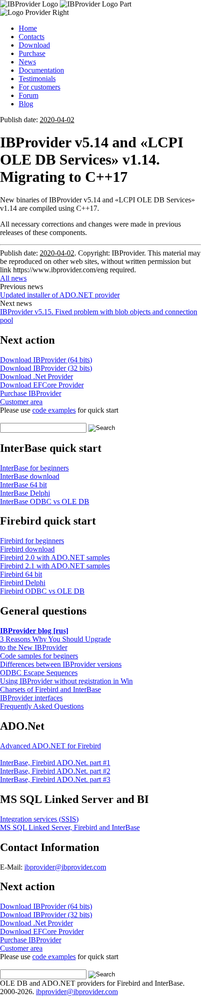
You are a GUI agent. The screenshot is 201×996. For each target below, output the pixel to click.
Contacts (31, 37)
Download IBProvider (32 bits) (46, 368)
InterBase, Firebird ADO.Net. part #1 (55, 763)
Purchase (32, 53)
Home (28, 28)
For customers (39, 87)
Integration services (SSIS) (39, 819)
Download (34, 45)
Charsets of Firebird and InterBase (50, 689)
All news (13, 278)
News (27, 62)
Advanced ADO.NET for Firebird (50, 746)
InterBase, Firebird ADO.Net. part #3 (55, 779)
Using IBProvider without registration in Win (66, 681)
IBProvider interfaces (31, 698)
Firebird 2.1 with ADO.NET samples (55, 566)
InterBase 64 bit (23, 485)
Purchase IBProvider (30, 393)
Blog (26, 104)
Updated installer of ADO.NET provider (60, 295)
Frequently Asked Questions (42, 706)
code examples (54, 410)
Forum (28, 95)
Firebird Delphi (22, 583)
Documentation (41, 70)
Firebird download (27, 549)
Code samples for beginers (39, 656)
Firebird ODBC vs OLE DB (42, 591)
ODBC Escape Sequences (39, 673)
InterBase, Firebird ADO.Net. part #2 (55, 771)
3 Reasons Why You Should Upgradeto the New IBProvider (55, 643)
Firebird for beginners (32, 541)
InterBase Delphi (25, 493)
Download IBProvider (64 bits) (46, 360)
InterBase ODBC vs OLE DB (44, 501)
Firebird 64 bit (21, 574)
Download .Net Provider (36, 376)
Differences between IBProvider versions (61, 664)
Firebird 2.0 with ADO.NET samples (55, 557)
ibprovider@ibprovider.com (65, 867)
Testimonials (37, 79)
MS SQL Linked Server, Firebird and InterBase (70, 827)
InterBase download (29, 476)
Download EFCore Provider (42, 385)
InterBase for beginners (34, 468)
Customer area (21, 402)
